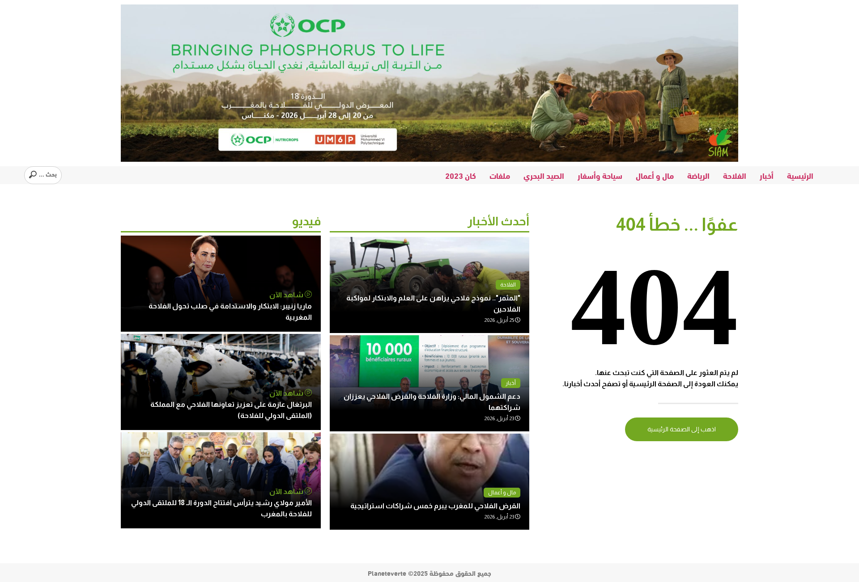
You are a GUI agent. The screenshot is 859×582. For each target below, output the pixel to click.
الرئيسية (800, 175)
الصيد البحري (543, 175)
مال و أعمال (655, 175)
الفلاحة (734, 175)
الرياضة (698, 175)
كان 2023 (460, 175)
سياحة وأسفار (600, 175)
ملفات (499, 175)
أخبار (767, 175)
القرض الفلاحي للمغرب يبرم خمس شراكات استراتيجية (435, 506)
